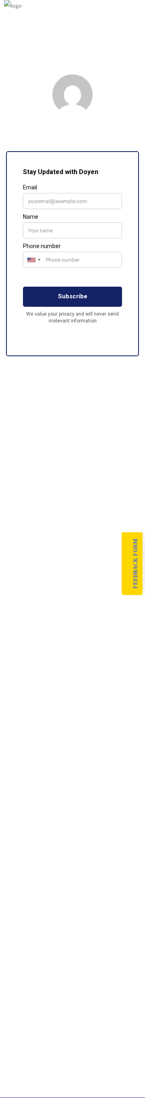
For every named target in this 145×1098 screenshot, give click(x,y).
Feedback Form (136, 564)
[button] (72, 18)
